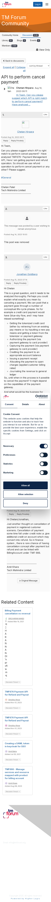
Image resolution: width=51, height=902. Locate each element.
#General (6, 177)
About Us (7, 883)
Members (9, 45)
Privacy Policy (9, 888)
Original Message (29, 580)
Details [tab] (25, 404)
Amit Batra (12, 751)
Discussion (30, 35)
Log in (38, 4)
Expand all (8, 67)
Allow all (25, 485)
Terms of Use (9, 886)
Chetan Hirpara (25, 131)
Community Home (10, 35)
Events (34, 40)
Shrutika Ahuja (14, 700)
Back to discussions (14, 61)
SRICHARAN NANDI (16, 618)
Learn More (8, 864)
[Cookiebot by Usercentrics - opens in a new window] (36, 397)
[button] (5, 89)
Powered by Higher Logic (25, 899)
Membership (9, 861)
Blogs (21, 40)
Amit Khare (12, 783)
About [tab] (42, 404)
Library (7, 40)
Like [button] (45, 114)
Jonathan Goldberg (26, 274)
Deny (25, 503)
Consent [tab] (9, 404)
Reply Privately (17, 141)
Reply (5, 141)
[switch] (44, 455)
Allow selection (25, 494)
